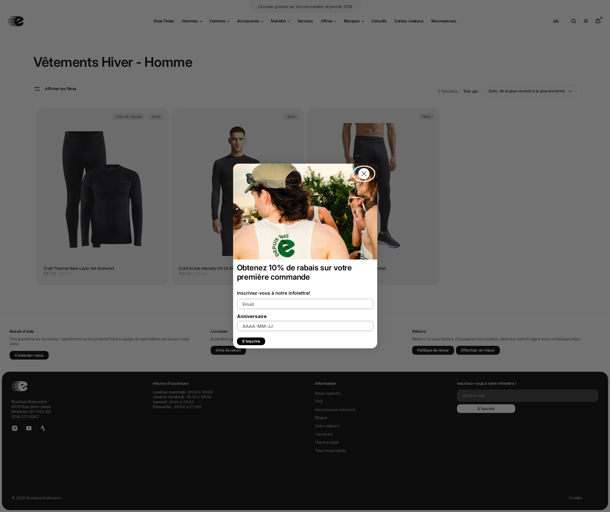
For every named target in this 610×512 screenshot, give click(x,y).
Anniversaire (252, 316)
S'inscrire (251, 341)
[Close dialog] (364, 173)
